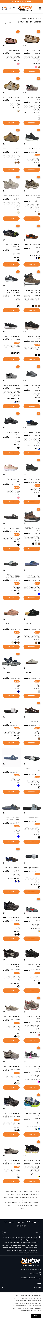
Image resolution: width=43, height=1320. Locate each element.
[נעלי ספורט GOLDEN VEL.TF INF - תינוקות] (11, 278)
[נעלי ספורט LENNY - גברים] (11, 906)
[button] (39, 8)
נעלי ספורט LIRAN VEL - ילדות (32, 1017)
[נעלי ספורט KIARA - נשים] (31, 137)
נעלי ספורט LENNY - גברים (11, 918)
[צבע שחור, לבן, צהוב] (39, 1177)
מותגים (32, 18)
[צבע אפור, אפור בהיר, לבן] (39, 118)
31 (35, 57)
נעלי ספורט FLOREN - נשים (13, 480)
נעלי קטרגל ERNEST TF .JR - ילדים (12, 246)
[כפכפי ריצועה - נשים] (11, 757)
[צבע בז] (18, 212)
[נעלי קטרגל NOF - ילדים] (31, 233)
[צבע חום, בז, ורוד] (39, 1035)
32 (32, 57)
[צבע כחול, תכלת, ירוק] (39, 1129)
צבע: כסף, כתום (35, 928)
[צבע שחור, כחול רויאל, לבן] (39, 449)
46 (25, 348)
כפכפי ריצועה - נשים (13, 769)
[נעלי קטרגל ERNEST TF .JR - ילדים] (11, 233)
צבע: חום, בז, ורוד (35, 1032)
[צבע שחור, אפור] (18, 306)
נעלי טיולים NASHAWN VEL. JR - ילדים (33, 291)
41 (28, 159)
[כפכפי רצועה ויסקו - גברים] (31, 856)
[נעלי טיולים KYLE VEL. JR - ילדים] (31, 516)
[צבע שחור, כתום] (39, 258)
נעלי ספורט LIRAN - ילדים (32, 1160)
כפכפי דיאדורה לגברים (33, 818)
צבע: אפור (37, 688)
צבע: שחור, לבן (15, 350)
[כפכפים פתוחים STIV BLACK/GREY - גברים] (11, 563)
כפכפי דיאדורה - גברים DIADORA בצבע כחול (33, 576)
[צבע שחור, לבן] (18, 353)
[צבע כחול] (39, 593)
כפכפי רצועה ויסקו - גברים (32, 868)
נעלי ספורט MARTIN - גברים (33, 337)
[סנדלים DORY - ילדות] (31, 38)
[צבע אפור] (39, 691)
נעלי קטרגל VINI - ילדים (33, 918)
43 (35, 348)
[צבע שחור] (39, 165)
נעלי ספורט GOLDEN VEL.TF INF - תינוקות (13, 291)
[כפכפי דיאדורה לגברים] (31, 806)
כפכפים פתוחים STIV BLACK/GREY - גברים (13, 576)
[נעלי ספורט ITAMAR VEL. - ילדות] (31, 184)
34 (25, 57)
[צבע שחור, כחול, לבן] (18, 881)
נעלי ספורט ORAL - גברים (12, 1016)
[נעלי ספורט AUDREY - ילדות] (31, 85)
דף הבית (38, 18)
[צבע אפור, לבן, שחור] (18, 402)
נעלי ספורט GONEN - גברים (13, 966)
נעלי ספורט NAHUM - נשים (32, 479)
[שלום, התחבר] (10, 8)
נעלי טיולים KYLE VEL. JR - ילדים (32, 529)
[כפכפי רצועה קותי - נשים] (11, 516)
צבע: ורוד (17, 61)
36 (18, 441)
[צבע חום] (18, 162)
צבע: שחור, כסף (15, 983)
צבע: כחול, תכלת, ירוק (33, 1126)
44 (32, 348)
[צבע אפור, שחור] (18, 1177)
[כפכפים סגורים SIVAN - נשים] (11, 612)
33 (29, 57)
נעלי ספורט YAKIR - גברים (12, 1066)
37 (14, 441)
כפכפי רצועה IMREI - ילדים (11, 149)
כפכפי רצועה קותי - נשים (12, 528)
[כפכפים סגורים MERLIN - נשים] (31, 661)
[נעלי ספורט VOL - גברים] (11, 324)
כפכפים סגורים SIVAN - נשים (12, 625)
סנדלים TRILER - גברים (33, 722)
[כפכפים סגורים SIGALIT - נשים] (31, 612)
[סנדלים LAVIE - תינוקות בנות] (31, 1055)
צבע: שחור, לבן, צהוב (34, 1174)
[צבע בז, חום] (39, 67)
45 (28, 348)
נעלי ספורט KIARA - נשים (32, 149)
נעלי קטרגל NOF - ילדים (32, 245)
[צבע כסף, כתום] (39, 931)
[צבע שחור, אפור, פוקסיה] (39, 1082)
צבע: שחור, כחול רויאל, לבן (32, 446)
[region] (21, 1306)
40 (32, 159)
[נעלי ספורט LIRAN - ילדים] (31, 1148)
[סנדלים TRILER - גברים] (31, 710)
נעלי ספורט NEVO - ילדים (12, 196)
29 (35, 106)
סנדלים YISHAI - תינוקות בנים (32, 1114)
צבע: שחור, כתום (35, 255)
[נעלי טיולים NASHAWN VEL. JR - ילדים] (31, 278)
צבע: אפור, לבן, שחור (13, 399)
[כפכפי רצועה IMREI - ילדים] (11, 137)
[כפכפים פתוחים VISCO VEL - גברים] (31, 757)
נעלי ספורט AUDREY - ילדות (33, 98)
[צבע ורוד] (18, 64)
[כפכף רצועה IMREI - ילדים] (11, 85)
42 (38, 348)
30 (32, 106)
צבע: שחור (37, 162)
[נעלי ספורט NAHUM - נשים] (31, 467)
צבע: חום (17, 159)
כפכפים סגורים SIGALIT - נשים (32, 625)
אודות (39, 1283)
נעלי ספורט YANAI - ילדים (12, 385)
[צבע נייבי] (18, 691)
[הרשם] (4, 1232)
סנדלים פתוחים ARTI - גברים (13, 674)
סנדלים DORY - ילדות (33, 50)
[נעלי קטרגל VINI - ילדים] (31, 906)
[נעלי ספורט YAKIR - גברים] (11, 1055)
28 (38, 57)
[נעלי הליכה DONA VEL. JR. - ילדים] (31, 373)
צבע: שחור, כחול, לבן (13, 878)
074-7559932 (33, 1273)
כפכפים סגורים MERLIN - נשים (32, 674)
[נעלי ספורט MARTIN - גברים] (31, 324)
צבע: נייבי (17, 688)
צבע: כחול (37, 590)
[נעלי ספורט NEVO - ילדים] (11, 184)
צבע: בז (17, 209)
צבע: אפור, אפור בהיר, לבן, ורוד (32, 114)
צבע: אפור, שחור (15, 1174)
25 (18, 300)
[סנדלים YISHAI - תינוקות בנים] (31, 1102)
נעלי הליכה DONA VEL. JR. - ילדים (32, 386)
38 (38, 159)
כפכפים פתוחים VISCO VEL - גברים (33, 770)
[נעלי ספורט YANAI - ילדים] (11, 373)
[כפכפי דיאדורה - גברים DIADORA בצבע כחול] (31, 563)
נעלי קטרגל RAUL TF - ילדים (13, 433)
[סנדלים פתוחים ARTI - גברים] (11, 661)
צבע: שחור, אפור (15, 303)
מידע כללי (37, 1288)
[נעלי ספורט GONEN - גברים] (11, 953)
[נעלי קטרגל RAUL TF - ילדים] (11, 420)
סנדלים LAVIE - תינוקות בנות (33, 1067)
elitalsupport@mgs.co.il (30, 1278)
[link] (36, 67)
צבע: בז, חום (36, 64)
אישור (35, 1316)
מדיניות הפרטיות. (7, 1245)
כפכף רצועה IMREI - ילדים (11, 97)
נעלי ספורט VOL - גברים (12, 336)
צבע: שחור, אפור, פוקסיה (32, 1079)
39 (35, 159)
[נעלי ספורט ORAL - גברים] (11, 1005)
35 (38, 60)
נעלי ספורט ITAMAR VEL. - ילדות (32, 197)
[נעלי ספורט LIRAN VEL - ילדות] (31, 1005)
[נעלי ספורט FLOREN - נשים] (11, 467)
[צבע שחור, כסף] (18, 986)
